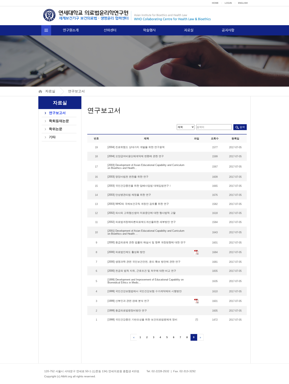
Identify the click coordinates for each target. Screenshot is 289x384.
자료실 (188, 30)
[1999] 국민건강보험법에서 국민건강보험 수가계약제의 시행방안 (145, 291)
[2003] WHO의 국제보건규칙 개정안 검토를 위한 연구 (138, 203)
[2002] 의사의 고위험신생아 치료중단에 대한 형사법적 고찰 (142, 212)
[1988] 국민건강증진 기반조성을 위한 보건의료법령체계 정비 (142, 319)
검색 (242, 127)
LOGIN (228, 3)
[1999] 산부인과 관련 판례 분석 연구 (128, 300)
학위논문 (55, 129)
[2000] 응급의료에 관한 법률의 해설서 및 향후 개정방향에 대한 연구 (147, 242)
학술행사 (149, 30)
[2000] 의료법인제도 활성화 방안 (126, 252)
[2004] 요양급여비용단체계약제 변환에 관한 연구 (136, 156)
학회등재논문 (59, 121)
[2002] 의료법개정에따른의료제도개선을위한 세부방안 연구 (142, 221)
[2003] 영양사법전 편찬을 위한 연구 (128, 176)
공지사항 (228, 30)
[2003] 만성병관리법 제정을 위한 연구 (129, 194)
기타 (52, 137)
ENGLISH (243, 3)
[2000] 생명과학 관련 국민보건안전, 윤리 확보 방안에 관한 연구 (144, 261)
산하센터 (110, 30)
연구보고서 (57, 113)
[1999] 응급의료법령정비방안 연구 (127, 310)
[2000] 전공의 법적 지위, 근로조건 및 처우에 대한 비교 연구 (142, 270)
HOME (215, 3)
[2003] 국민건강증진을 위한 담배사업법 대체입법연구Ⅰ (139, 185)
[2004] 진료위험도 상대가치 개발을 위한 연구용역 (136, 147)
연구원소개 (71, 30)
